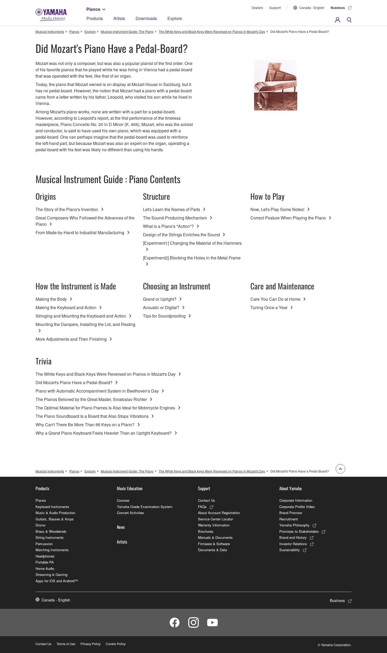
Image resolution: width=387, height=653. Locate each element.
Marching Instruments (52, 549)
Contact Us (206, 500)
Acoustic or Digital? (161, 307)
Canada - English (311, 7)
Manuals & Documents (215, 537)
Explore (174, 18)
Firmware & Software (214, 543)
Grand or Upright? (159, 299)
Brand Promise (290, 512)
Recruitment (288, 518)
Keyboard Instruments (52, 506)
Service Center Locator (215, 518)
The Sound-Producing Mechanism (175, 218)
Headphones (45, 556)
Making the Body (51, 299)
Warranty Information (214, 525)
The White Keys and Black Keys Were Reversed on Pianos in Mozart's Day (212, 31)
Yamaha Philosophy (294, 525)
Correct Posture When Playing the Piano (288, 218)
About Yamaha (290, 488)
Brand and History (293, 537)
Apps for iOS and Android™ (57, 580)
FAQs (202, 506)
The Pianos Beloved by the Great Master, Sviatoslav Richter (91, 399)
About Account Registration (219, 512)
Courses (123, 500)
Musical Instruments (50, 31)
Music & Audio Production (55, 512)
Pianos (93, 9)
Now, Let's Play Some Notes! (277, 209)
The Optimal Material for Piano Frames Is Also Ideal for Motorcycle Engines (105, 408)
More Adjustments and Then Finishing (71, 339)
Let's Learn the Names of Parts (171, 209)
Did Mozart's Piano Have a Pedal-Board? (74, 382)
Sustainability (289, 549)
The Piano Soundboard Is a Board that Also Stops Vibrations (92, 416)
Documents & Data (212, 549)
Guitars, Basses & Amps (55, 518)
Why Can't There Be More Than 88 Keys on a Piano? (85, 424)
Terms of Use (66, 643)
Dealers (257, 7)
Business (338, 7)
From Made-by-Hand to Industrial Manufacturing (80, 232)
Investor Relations (293, 543)
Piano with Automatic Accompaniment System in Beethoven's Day (97, 391)
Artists (119, 18)
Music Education (129, 488)
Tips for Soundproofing (164, 316)
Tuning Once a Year (268, 307)
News (121, 527)
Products (94, 18)
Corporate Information (295, 500)
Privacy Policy (91, 643)
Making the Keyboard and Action (66, 307)
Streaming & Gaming (51, 574)
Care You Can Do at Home (275, 299)
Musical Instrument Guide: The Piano (127, 31)
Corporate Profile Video (297, 506)
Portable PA (45, 562)
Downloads (146, 18)
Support (275, 7)
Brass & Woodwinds (51, 531)
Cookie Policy (116, 643)
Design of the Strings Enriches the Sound (181, 235)
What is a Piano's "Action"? (168, 226)
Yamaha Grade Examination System (144, 506)
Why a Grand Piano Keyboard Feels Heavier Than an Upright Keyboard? (104, 433)
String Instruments (50, 537)
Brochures (206, 531)
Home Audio (45, 568)
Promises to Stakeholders (299, 531)
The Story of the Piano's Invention (67, 209)
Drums (41, 525)
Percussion (44, 543)
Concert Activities (130, 512)
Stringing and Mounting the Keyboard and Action (81, 316)
